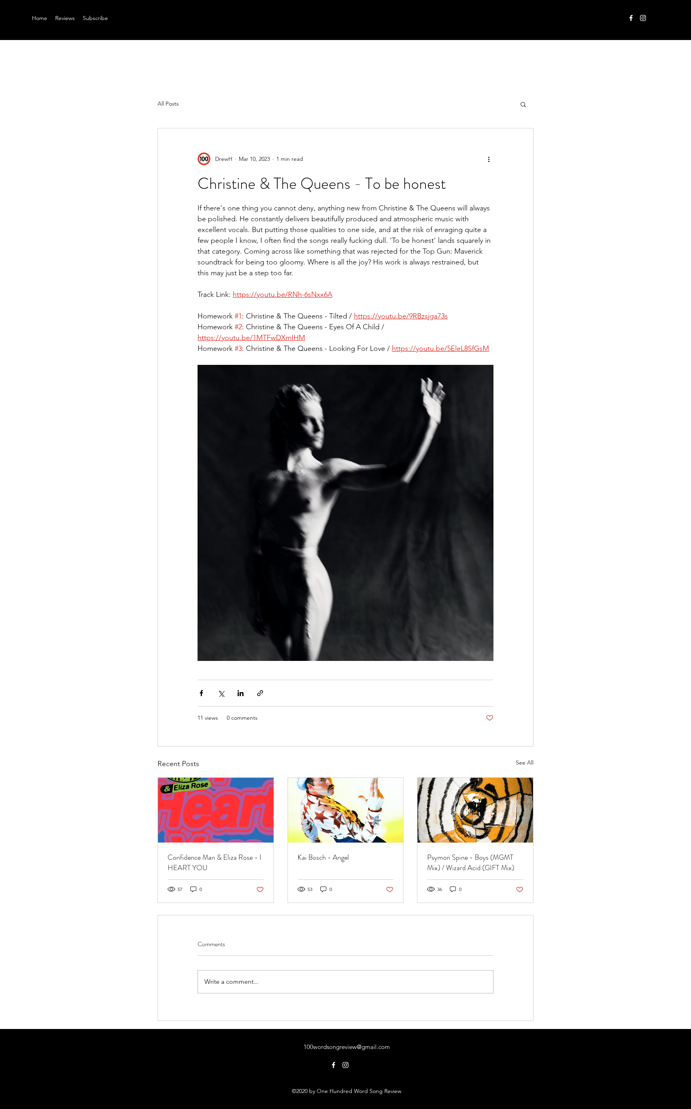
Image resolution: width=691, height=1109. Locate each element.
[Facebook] (631, 18)
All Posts (168, 103)
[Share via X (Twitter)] (221, 693)
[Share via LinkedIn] (240, 693)
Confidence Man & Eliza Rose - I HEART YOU (215, 862)
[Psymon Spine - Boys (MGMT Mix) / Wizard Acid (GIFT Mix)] (475, 810)
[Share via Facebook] (201, 693)
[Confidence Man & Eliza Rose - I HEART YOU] (216, 810)
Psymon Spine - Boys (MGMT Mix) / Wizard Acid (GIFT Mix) (470, 862)
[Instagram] (643, 18)
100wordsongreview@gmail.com (347, 1047)
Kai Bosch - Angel (323, 857)
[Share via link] (260, 693)
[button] (523, 104)
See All (524, 762)
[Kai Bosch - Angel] (345, 810)
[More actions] (488, 159)
